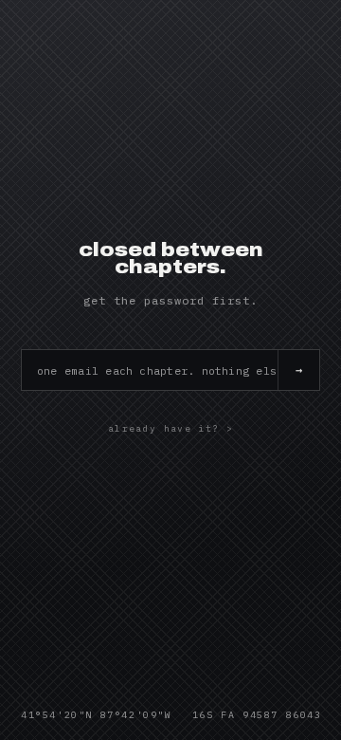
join (298, 370)
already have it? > (170, 428)
